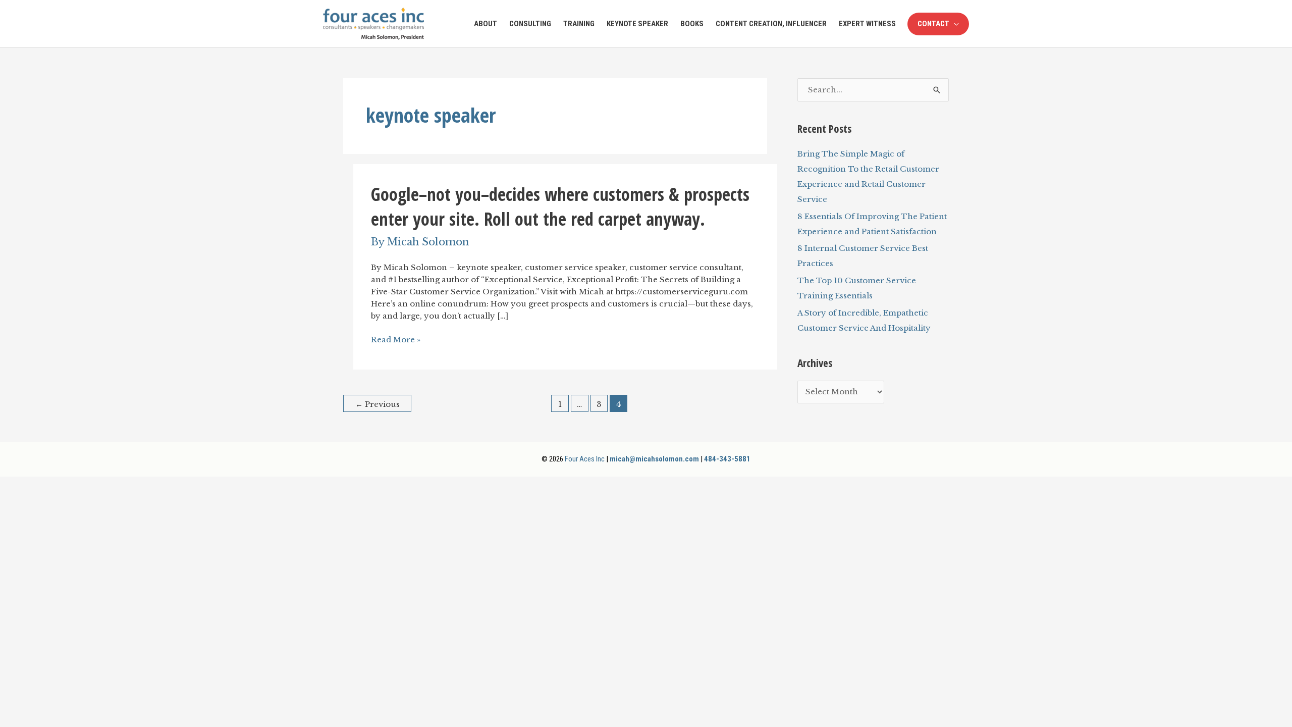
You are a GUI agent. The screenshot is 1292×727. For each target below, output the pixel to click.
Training (579, 23)
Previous (377, 404)
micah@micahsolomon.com (654, 458)
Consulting (530, 23)
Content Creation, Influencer (771, 23)
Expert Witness (867, 23)
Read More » (395, 340)
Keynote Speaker (637, 23)
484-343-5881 (727, 458)
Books (692, 23)
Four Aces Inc (584, 458)
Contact (933, 23)
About (485, 23)
